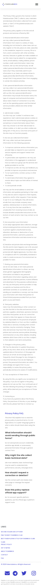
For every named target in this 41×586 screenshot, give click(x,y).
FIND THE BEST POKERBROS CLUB (11, 535)
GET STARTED (5, 548)
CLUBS (3, 542)
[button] (37, 4)
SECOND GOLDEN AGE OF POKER (12, 532)
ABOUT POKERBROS (7, 551)
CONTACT (4, 555)
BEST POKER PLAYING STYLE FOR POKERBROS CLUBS (18, 539)
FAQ (2, 558)
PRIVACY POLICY (6, 544)
